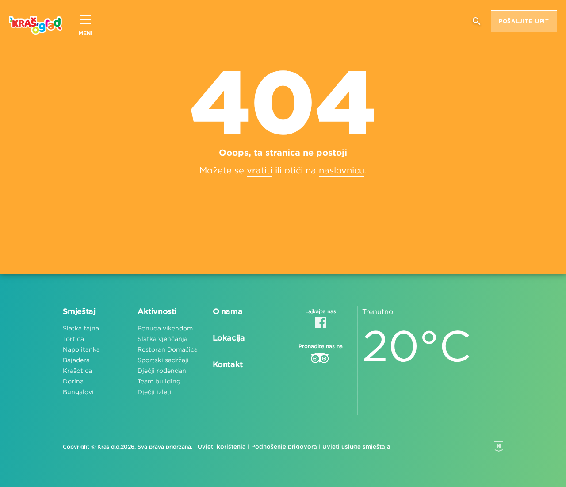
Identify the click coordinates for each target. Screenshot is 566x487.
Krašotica (77, 371)
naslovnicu (341, 170)
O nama (228, 311)
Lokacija (229, 338)
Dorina (73, 381)
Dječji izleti (155, 392)
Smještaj (79, 311)
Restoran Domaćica (168, 349)
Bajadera (76, 360)
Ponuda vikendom (165, 328)
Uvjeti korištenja (222, 446)
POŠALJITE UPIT (524, 20)
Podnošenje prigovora (284, 446)
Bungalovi (78, 392)
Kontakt (228, 364)
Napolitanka (81, 349)
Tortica (73, 339)
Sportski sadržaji (163, 360)
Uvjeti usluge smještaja (356, 446)
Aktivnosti (157, 311)
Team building (159, 381)
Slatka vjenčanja (162, 339)
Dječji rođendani (163, 371)
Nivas (498, 446)
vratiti (259, 170)
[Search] (476, 24)
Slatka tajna (81, 328)
